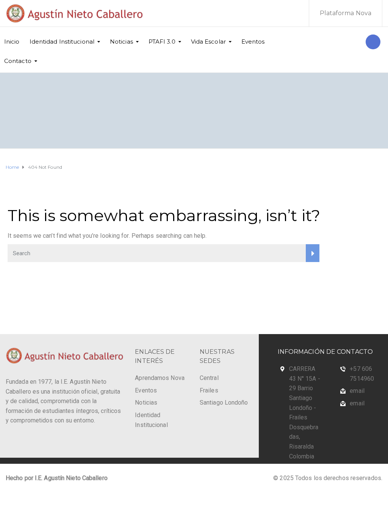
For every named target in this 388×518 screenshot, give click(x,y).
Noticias (121, 41)
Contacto (17, 60)
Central (209, 377)
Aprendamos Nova (160, 377)
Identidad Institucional (62, 41)
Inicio (12, 41)
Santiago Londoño (224, 402)
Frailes (209, 390)
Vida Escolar (208, 41)
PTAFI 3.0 (162, 41)
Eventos (253, 41)
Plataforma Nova (346, 13)
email (357, 390)
